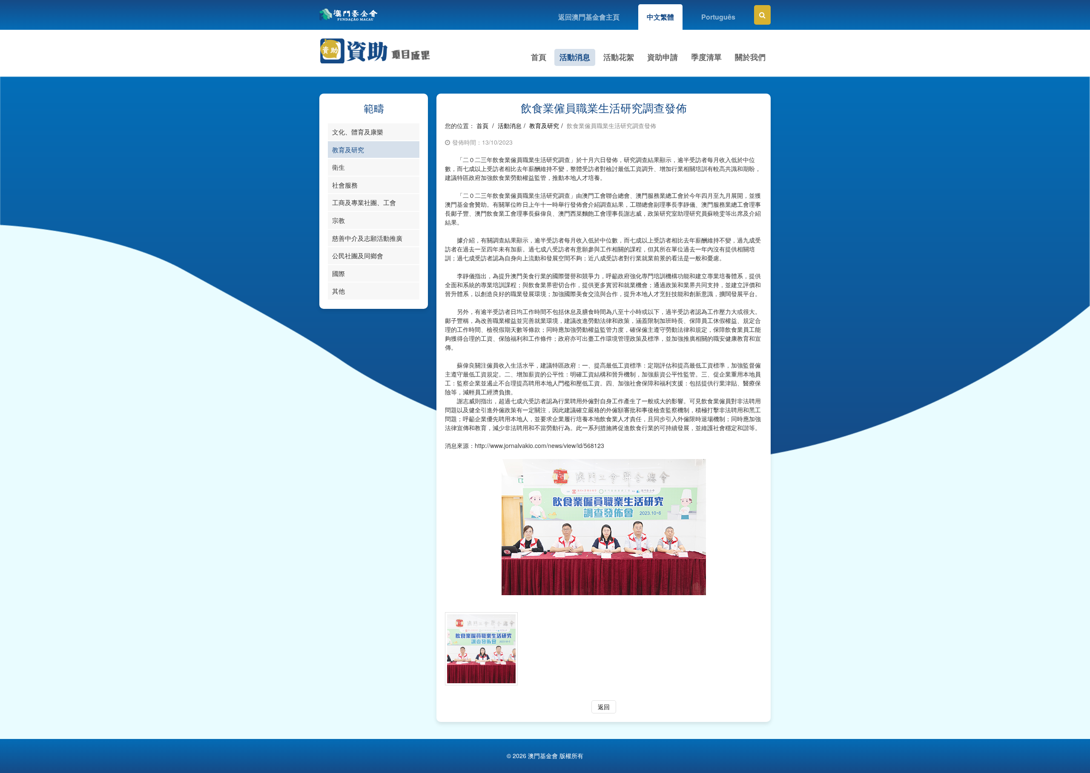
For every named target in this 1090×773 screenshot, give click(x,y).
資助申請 (662, 57)
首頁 (538, 57)
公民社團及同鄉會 (357, 255)
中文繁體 (660, 17)
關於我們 (750, 57)
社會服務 (345, 184)
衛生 (338, 167)
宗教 (338, 220)
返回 (604, 706)
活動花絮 (618, 57)
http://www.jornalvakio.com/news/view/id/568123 (539, 445)
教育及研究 (348, 149)
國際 (338, 273)
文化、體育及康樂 (357, 131)
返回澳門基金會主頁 (589, 17)
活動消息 (574, 57)
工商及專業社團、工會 (364, 202)
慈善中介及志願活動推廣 (367, 238)
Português (718, 17)
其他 (338, 290)
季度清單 (706, 57)
